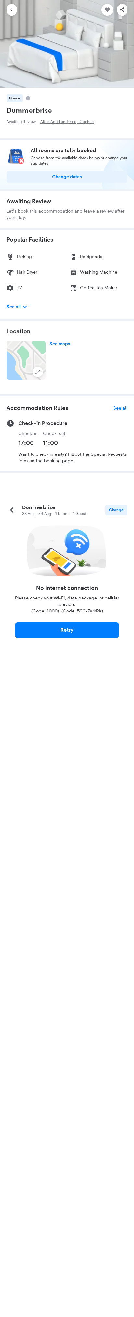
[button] (26, 360)
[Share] (122, 10)
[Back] (12, 10)
